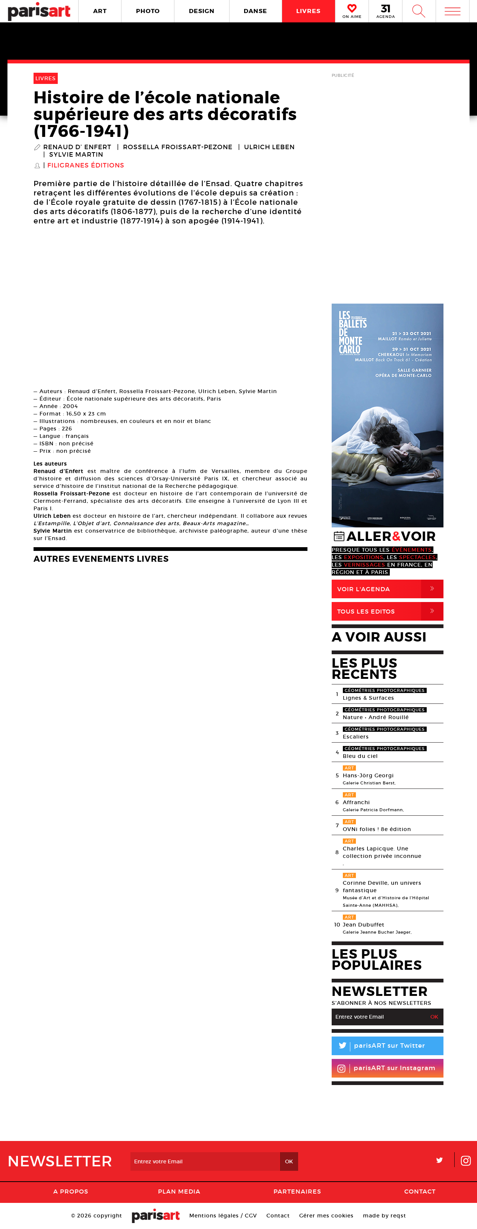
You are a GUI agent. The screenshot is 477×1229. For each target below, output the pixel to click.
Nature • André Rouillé (376, 717)
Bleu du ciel (360, 756)
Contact (420, 1191)
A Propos (70, 1191)
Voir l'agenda (387, 588)
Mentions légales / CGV (223, 1215)
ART (100, 11)
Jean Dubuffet (364, 924)
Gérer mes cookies (326, 1215)
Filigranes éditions (85, 165)
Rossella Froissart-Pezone (178, 147)
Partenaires (297, 1191)
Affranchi (356, 802)
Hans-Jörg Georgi (368, 775)
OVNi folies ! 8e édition (377, 829)
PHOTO (148, 11)
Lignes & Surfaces (368, 698)
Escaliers (356, 736)
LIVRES (308, 11)
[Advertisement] (387, 192)
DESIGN (202, 11)
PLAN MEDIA (179, 1191)
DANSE (255, 11)
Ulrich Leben (269, 147)
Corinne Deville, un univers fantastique (382, 887)
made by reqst (384, 1215)
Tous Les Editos (387, 611)
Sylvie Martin (76, 155)
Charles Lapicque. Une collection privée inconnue (382, 852)
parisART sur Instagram (395, 1068)
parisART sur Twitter (381, 1046)
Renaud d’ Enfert (77, 147)
